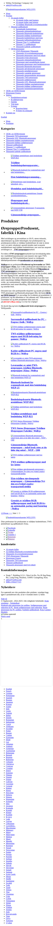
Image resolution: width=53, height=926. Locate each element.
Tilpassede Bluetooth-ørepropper (28, 66)
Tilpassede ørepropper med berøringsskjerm (33, 64)
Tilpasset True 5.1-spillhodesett (28, 42)
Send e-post (5, 616)
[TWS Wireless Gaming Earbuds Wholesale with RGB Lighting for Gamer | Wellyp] (29, 329)
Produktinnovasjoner (19, 97)
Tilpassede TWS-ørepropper (27, 78)
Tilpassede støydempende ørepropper (30, 69)
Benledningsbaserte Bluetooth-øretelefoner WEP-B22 (26, 400)
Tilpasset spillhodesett (19, 27)
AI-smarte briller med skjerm (27, 22)
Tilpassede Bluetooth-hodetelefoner (29, 33)
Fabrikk (14, 102)
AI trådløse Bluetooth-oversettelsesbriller (31, 25)
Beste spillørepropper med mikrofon (28, 608)
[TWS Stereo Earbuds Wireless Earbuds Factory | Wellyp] (29, 423)
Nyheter (14, 106)
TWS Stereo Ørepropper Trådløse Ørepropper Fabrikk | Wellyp (28, 429)
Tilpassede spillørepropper (26, 80)
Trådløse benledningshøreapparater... (25, 164)
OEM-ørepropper (17, 49)
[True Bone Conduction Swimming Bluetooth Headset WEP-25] (29, 378)
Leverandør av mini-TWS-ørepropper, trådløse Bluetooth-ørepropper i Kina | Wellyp (27, 368)
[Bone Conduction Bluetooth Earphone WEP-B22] (29, 395)
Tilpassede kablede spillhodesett (28, 47)
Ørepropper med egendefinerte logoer (30, 62)
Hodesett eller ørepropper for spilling (15, 605)
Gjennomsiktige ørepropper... (25, 214)
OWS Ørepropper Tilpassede (27, 51)
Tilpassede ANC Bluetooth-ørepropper (31, 82)
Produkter (10, 123)
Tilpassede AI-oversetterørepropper (29, 53)
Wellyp (8, 95)
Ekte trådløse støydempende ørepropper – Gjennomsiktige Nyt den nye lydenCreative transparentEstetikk (28, 482)
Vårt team (14, 104)
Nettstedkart (14, 603)
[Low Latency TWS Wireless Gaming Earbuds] (29, 457)
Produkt (9, 16)
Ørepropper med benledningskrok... (20, 201)
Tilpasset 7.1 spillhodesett (26, 44)
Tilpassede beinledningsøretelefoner (30, 89)
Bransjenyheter (21, 108)
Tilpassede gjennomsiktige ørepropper (30, 75)
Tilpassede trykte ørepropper (27, 58)
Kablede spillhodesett (30, 610)
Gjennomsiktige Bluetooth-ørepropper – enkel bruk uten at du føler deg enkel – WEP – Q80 (29, 447)
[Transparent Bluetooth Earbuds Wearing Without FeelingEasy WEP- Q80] (29, 440)
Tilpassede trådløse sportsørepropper (30, 84)
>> (11, 513)
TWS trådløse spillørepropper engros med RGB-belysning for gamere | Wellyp (26, 336)
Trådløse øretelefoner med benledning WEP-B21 (24, 415)
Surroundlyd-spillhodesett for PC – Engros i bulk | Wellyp (28, 320)
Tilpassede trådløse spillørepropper (29, 86)
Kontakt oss (10, 113)
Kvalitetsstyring (17, 100)
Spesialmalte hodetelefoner (26, 29)
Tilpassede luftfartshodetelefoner (28, 40)
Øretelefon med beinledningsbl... (27, 188)
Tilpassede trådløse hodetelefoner (29, 36)
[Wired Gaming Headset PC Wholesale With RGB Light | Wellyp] (29, 346)
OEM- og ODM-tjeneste (15, 91)
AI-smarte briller (17, 18)
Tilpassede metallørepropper (27, 71)
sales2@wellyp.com (14, 5)
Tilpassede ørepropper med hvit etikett (30, 55)
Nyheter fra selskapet (24, 111)
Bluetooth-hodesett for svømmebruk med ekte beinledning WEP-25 (28, 385)
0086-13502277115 (13, 582)
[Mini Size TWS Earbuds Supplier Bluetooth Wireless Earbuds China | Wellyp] (29, 360)
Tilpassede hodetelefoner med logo (29, 38)
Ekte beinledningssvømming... (26, 177)
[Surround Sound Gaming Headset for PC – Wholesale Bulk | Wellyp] (29, 314)
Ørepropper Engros (13, 93)
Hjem (8, 14)
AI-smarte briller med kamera (27, 20)
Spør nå (4, 599)
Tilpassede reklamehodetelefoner (28, 31)
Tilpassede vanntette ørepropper (28, 73)
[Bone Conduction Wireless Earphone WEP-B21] (29, 409)
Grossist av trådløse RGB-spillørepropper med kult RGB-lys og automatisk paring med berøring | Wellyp (29, 504)
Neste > (7, 513)
